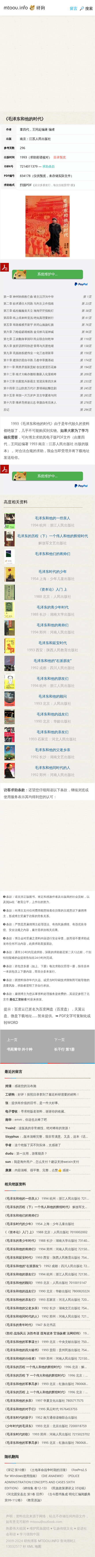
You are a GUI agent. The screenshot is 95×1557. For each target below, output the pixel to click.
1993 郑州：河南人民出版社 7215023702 (47, 1434)
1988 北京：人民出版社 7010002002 (45, 1232)
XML (30, 1546)
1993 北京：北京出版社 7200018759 (45, 1426)
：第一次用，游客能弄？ (26, 1153)
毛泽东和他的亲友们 (52, 732)
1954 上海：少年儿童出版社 (39, 1223)
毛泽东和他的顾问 (52, 696)
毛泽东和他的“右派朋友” (53, 660)
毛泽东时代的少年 (52, 571)
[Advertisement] (47, 63)
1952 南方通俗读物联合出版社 (40, 1417)
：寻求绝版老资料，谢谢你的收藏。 (36, 1111)
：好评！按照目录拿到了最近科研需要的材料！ (42, 1094)
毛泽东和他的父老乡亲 (52, 750)
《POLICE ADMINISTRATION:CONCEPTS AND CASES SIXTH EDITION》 (42, 1482)
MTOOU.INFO (48, 1541)
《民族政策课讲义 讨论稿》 (68, 1488)
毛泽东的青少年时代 (52, 607)
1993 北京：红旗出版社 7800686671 (48, 1383)
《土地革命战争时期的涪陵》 (48, 1470)
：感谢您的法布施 (20, 1086)
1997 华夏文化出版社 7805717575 (44, 1400)
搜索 (89, 8)
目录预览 (59, 157)
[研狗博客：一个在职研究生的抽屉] (24, 7)
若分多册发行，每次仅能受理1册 (54, 185)
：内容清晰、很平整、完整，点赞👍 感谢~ (37, 1170)
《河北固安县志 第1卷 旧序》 (25, 1494)
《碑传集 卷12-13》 (35, 1488)
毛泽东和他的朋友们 (52, 678)
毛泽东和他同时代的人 (52, 767)
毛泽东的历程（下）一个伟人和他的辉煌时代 (52, 536)
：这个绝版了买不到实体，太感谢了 (33, 1145)
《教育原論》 (34, 1500)
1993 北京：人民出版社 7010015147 (45, 1282)
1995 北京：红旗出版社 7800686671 (48, 1442)
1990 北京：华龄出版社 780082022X (47, 1291)
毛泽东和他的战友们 (52, 714)
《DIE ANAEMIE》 (52, 1476)
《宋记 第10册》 (16, 1470)
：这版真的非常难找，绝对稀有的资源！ (38, 1128)
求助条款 (48, 166)
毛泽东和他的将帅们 (52, 625)
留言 (73, 8)
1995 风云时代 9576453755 (40, 1409)
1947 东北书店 (30, 1325)
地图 (38, 1546)
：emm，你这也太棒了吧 (26, 1119)
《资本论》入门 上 (52, 589)
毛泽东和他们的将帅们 (52, 553)
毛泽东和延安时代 (52, 643)
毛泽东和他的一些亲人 (52, 518)
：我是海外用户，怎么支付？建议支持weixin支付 (42, 1162)
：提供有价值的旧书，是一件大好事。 (33, 1103)
